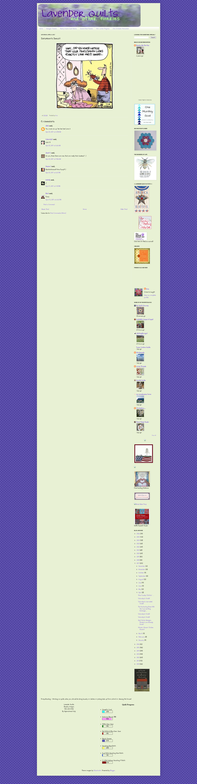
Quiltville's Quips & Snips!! (144, 319)
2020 (138, 553)
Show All (154, 435)
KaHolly (48, 180)
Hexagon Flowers (51, 29)
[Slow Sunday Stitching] (145, 228)
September (142, 576)
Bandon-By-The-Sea (142, 45)
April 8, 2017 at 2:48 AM (53, 132)
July (140, 583)
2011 (138, 661)
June (140, 586)
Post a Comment (49, 204)
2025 (138, 537)
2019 (138, 557)
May (140, 589)
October (141, 573)
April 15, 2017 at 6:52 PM (53, 200)
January (141, 640)
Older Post (124, 209)
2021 (138, 550)
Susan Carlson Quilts (143, 347)
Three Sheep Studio (142, 422)
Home (41, 29)
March (141, 633)
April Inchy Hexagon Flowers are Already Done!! (145, 622)
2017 (138, 563)
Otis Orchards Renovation (121, 29)
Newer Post (45, 209)
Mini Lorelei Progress (103, 29)
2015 (138, 647)
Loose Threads (141, 366)
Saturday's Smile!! (144, 598)
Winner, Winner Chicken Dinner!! (145, 628)
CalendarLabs (149, 100)
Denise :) (48, 166)
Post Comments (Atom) (58, 213)
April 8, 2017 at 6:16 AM (53, 145)
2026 (138, 534)
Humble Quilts (141, 380)
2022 (138, 547)
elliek (47, 126)
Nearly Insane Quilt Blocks (68, 29)
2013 (138, 654)
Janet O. (48, 153)
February (142, 637)
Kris (147, 289)
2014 (138, 651)
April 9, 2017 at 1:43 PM (53, 186)
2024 (138, 540)
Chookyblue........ (141, 408)
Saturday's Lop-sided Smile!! (145, 603)
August (141, 579)
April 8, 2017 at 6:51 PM (53, 173)
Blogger (112, 770)
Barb (47, 193)
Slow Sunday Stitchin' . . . (146, 595)
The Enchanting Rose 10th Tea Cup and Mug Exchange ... (146, 609)
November (142, 569)
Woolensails (140, 352)
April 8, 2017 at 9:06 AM (53, 159)
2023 (138, 543)
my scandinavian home (143, 394)
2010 (138, 664)
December (142, 566)
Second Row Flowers (86, 29)
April (140, 592)
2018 (138, 560)
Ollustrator (97, 770)
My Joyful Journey (142, 305)
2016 (138, 644)
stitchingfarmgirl (141, 333)
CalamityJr (49, 139)
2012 (138, 657)
